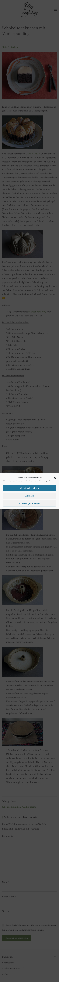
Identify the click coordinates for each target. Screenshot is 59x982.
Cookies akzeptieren (29, 488)
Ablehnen (29, 495)
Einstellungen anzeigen (29, 503)
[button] (54, 477)
